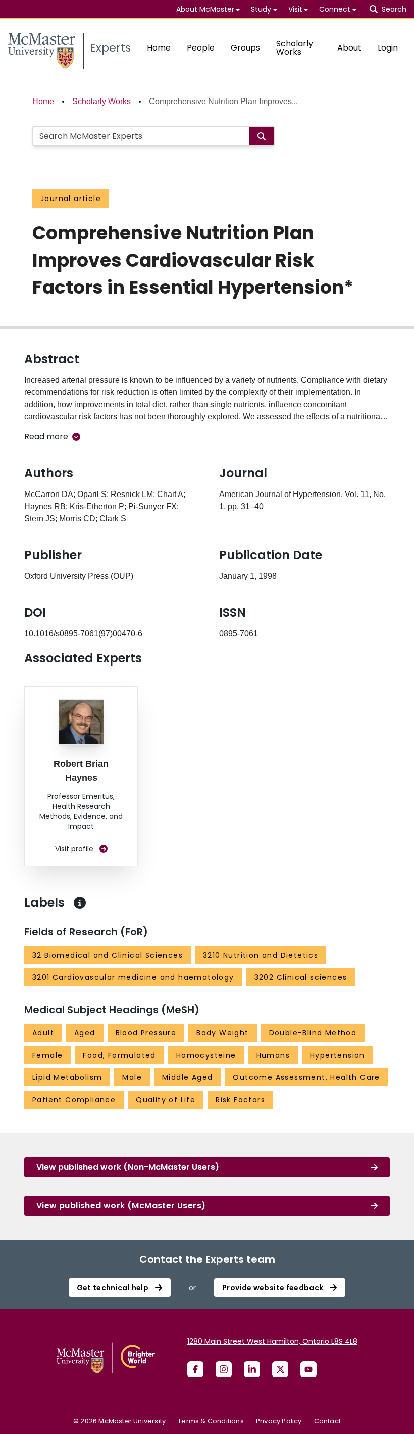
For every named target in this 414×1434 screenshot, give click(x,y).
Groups (245, 48)
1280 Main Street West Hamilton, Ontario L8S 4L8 (272, 1341)
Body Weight (222, 1033)
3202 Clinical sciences (300, 977)
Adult (43, 1033)
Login (388, 48)
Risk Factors (240, 1100)
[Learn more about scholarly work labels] (80, 903)
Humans (273, 1055)
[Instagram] (224, 1369)
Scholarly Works (294, 48)
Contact (327, 1421)
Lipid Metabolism (67, 1077)
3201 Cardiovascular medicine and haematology (133, 977)
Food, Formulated (119, 1055)
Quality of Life (165, 1100)
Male (132, 1077)
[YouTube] (308, 1369)
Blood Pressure (146, 1033)
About (349, 48)
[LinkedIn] (252, 1369)
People (201, 48)
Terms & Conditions (211, 1421)
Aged (84, 1033)
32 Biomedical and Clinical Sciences (107, 955)
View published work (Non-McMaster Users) (127, 1167)
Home (159, 48)
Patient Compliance (74, 1100)
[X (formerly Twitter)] (280, 1369)
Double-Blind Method (313, 1033)
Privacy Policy (279, 1421)
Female (47, 1055)
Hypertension (337, 1055)
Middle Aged (187, 1077)
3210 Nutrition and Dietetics (260, 955)
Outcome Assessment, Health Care (306, 1077)
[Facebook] (195, 1369)
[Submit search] (261, 136)
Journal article (70, 198)
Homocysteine (206, 1055)
